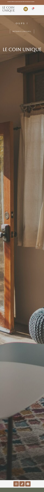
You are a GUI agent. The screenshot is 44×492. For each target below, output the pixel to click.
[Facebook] (28, 484)
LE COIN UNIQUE (8, 9)
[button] (25, 9)
